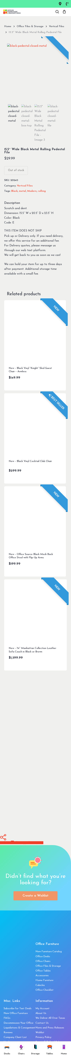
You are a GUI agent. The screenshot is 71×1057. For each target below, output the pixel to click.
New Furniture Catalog (49, 951)
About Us (41, 1013)
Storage (35, 1054)
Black (14, 191)
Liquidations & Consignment (19, 1027)
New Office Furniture (16, 1013)
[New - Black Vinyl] (35, 331)
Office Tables (43, 970)
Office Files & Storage (30, 26)
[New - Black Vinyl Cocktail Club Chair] (35, 424)
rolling (42, 191)
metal (22, 191)
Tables (49, 1054)
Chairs (21, 1054)
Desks (7, 1054)
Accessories (42, 975)
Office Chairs (43, 961)
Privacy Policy (43, 1037)
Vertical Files (56, 26)
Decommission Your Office (18, 1023)
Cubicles (40, 985)
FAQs (7, 1018)
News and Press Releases (50, 1027)
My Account (43, 1008)
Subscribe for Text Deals (17, 1008)
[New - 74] (35, 610)
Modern (32, 191)
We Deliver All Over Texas (50, 1018)
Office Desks (43, 956)
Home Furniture (44, 980)
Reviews (8, 1032)
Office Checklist (45, 990)
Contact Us (42, 1023)
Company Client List (15, 1037)
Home (7, 26)
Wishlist (40, 1032)
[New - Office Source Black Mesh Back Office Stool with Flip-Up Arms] (35, 517)
